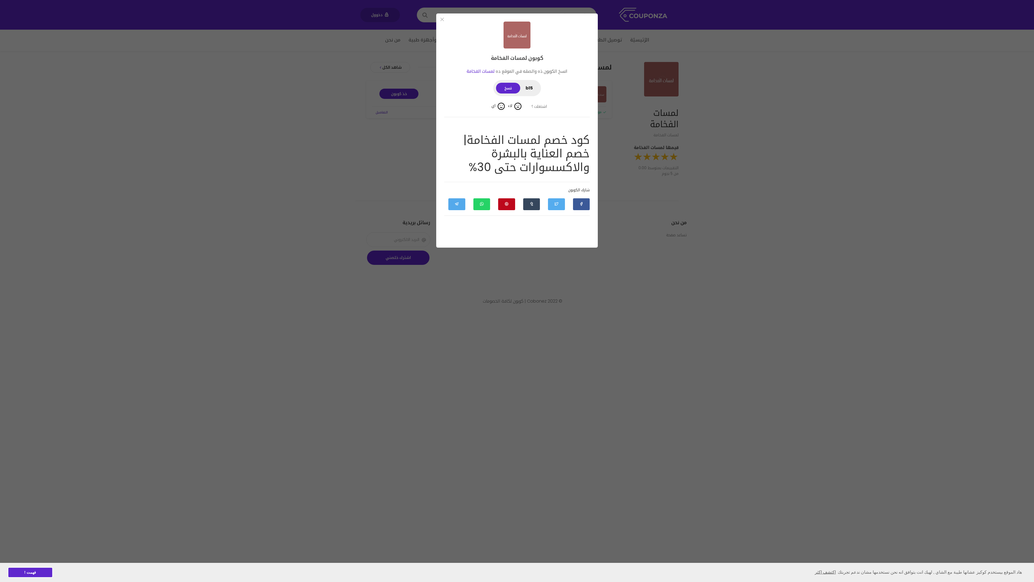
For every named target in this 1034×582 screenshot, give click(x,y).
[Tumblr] (531, 204)
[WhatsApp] (481, 204)
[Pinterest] (506, 204)
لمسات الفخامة (481, 71)
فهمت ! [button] (30, 572)
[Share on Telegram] (456, 204)
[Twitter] (556, 204)
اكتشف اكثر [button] (825, 572)
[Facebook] (581, 204)
